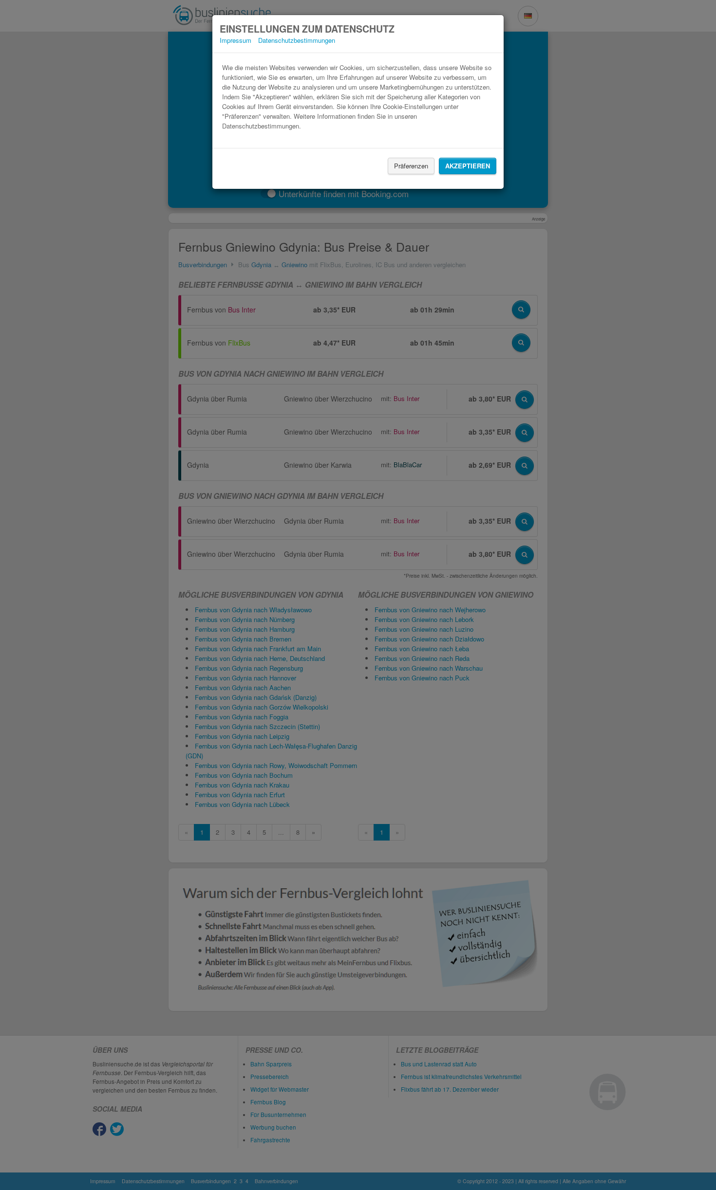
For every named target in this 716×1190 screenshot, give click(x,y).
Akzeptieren (467, 165)
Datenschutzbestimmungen (296, 40)
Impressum (235, 40)
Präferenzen (411, 165)
